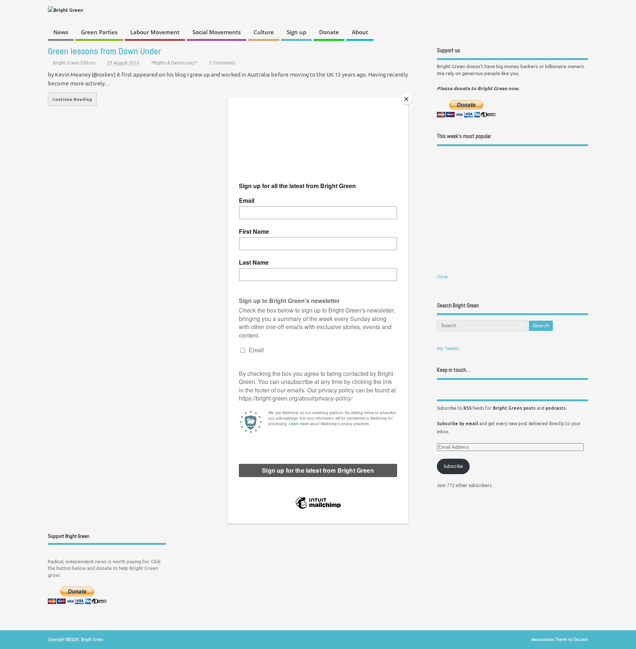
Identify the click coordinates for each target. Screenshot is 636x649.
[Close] (406, 99)
